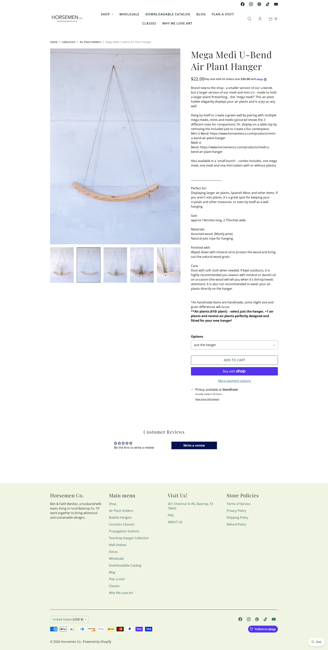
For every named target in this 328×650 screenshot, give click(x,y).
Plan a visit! (223, 14)
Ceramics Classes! (121, 524)
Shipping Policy (237, 517)
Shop (105, 14)
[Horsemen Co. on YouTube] (276, 4)
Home (54, 42)
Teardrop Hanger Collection (129, 538)
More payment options (234, 381)
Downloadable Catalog (167, 14)
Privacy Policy (236, 511)
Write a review (194, 445)
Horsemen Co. (71, 642)
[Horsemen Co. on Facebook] (242, 4)
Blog (201, 14)
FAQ (170, 515)
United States (68, 619)
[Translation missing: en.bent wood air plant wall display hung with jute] (62, 265)
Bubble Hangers (120, 517)
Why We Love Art (177, 23)
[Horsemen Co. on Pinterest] (259, 4)
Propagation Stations (124, 531)
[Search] (249, 18)
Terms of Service (238, 504)
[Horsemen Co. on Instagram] (251, 4)
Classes (149, 23)
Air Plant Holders (90, 42)
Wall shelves (117, 545)
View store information (207, 399)
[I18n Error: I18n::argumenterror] (88, 265)
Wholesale (129, 14)
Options (197, 336)
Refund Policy (236, 524)
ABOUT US (175, 522)
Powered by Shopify (97, 642)
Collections (69, 42)
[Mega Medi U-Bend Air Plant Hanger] (115, 146)
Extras (113, 552)
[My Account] (260, 18)
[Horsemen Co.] (67, 19)
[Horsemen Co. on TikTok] (267, 4)
